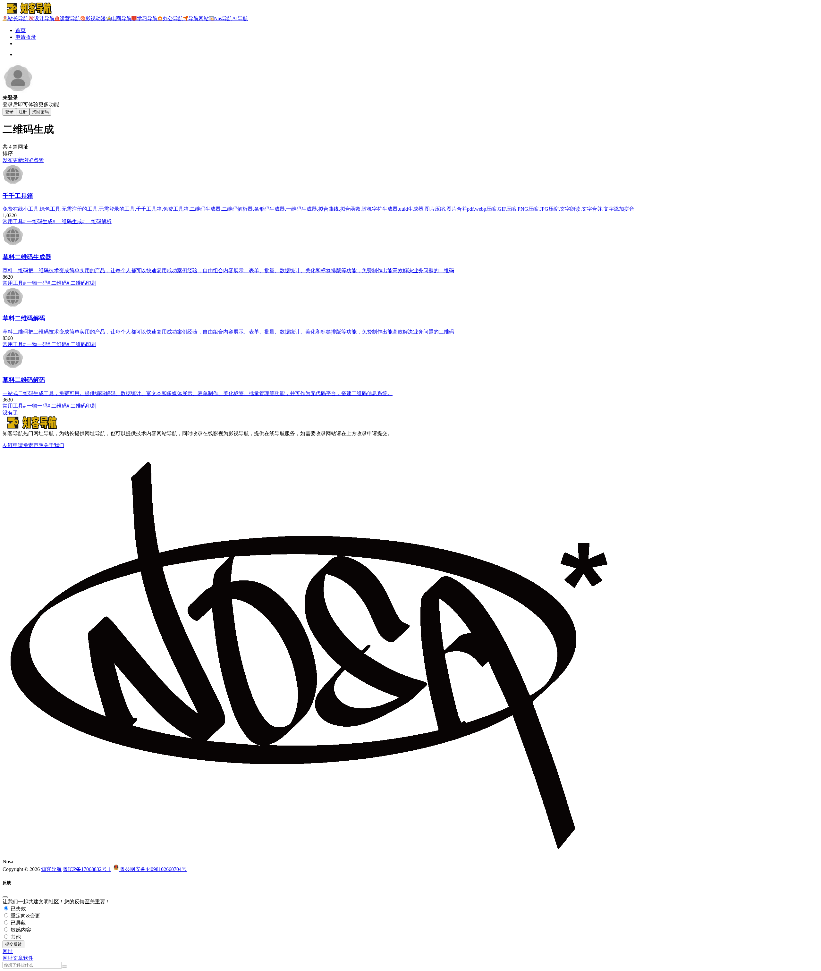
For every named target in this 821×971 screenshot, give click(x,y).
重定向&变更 (24, 915)
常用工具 (13, 221)
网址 (8, 958)
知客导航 (51, 869)
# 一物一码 (35, 283)
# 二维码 (57, 283)
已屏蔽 (17, 922)
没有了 (10, 412)
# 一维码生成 (38, 221)
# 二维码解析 (97, 221)
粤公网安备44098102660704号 (153, 869)
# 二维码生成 (67, 221)
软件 (28, 958)
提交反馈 (13, 944)
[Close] (5, 897)
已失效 (17, 908)
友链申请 (13, 445)
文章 (18, 958)
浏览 (28, 160)
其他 (15, 937)
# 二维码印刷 (81, 283)
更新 (18, 160)
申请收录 (25, 37)
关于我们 (54, 445)
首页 (20, 30)
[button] (8, 951)
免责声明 (33, 445)
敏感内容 (20, 930)
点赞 (38, 160)
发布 (8, 160)
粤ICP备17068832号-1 (87, 869)
